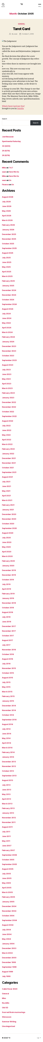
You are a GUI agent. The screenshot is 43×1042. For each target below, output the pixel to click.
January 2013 (8, 813)
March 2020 (7, 556)
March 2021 (7, 500)
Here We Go (14, 172)
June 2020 (6, 542)
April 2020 (6, 552)
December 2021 (9, 458)
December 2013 (9, 762)
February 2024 (8, 337)
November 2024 (9, 295)
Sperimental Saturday (11, 141)
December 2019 (9, 570)
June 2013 (6, 790)
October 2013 (8, 771)
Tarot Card (21, 29)
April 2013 (6, 799)
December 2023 (9, 346)
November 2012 (9, 818)
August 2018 (7, 612)
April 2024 (6, 328)
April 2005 (6, 888)
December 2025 (9, 234)
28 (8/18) (6, 155)
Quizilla (20, 108)
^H (21, 4)
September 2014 (9, 720)
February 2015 (8, 696)
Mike (4, 168)
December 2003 (9, 948)
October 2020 (8, 524)
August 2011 (7, 827)
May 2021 (6, 491)
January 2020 (8, 566)
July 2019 (6, 584)
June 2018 (6, 622)
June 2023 (6, 374)
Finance (5, 184)
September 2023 (9, 360)
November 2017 (9, 631)
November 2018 (9, 603)
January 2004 (8, 944)
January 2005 (8, 902)
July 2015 (6, 682)
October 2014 (8, 715)
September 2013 (9, 776)
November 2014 (9, 710)
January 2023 (8, 398)
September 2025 (9, 248)
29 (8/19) (6, 151)
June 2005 (7, 878)
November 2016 (9, 650)
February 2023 (8, 393)
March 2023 (7, 388)
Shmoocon (6, 1017)
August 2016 (7, 659)
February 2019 (8, 594)
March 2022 (7, 444)
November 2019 (9, 575)
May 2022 (6, 435)
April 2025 (6, 272)
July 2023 (6, 370)
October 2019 (8, 580)
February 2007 (8, 850)
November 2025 (9, 239)
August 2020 (7, 533)
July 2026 (6, 202)
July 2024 (6, 314)
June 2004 (7, 934)
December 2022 (9, 402)
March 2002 (7, 953)
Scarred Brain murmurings (13, 1012)
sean (15, 34)
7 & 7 (11, 168)
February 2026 (8, 225)
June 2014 (6, 734)
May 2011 (6, 841)
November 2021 (9, 463)
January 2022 (8, 454)
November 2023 (9, 351)
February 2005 (8, 897)
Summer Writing (9, 1022)
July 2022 (6, 426)
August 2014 (7, 724)
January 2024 (8, 342)
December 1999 (9, 962)
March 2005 (7, 892)
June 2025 (6, 262)
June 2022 (6, 430)
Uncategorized (8, 1026)
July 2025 (6, 258)
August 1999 (7, 972)
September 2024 (9, 304)
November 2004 (9, 911)
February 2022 (8, 449)
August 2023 (7, 365)
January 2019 (8, 598)
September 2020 (9, 528)
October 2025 (8, 244)
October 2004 (8, 916)
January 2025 (8, 286)
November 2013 (9, 766)
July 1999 (6, 976)
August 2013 (7, 780)
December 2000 (9, 958)
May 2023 (6, 379)
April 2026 (6, 216)
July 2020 (6, 538)
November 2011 (9, 822)
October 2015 (8, 673)
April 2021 (6, 496)
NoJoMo (5, 1003)
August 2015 (7, 678)
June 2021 (6, 486)
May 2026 (6, 211)
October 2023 (8, 356)
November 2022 (9, 407)
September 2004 (9, 920)
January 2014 (8, 757)
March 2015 (7, 692)
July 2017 (6, 645)
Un (10, 180)
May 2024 (6, 323)
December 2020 (9, 514)
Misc (4, 998)
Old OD (5, 1008)
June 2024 (6, 318)
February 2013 (8, 808)
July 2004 (6, 930)
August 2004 (7, 925)
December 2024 (9, 290)
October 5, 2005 (28, 34)
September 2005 (9, 864)
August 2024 (7, 309)
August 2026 (7, 197)
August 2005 (7, 869)
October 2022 (8, 412)
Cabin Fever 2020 (9, 989)
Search (4, 119)
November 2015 (9, 668)
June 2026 (6, 206)
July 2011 (6, 832)
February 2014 (8, 752)
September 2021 (9, 472)
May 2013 (6, 794)
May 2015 (6, 687)
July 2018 (6, 617)
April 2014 (6, 743)
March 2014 (7, 748)
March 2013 (7, 804)
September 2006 (9, 855)
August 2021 (7, 477)
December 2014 (9, 706)
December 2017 (9, 626)
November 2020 (9, 519)
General (21, 24)
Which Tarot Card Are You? (13, 106)
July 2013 (6, 785)
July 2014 (6, 729)
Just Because (8, 137)
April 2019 (6, 589)
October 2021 (8, 468)
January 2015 (8, 701)
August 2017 (7, 640)
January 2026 (8, 230)
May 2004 (6, 939)
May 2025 (6, 267)
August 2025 (7, 253)
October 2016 (8, 654)
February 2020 (8, 561)
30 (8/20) (6, 146)
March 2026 (7, 220)
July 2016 (6, 664)
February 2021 (8, 505)
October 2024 (8, 300)
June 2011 (6, 836)
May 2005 (6, 883)
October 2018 (8, 608)
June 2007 (6, 846)
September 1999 (9, 967)
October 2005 (8, 860)
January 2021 (8, 510)
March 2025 (7, 276)
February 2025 (8, 281)
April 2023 (6, 384)
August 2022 (7, 421)
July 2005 (6, 874)
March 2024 (7, 332)
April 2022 (6, 440)
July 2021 (6, 482)
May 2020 (6, 547)
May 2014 (6, 738)
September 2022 (9, 416)
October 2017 (8, 636)
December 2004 (9, 906)
